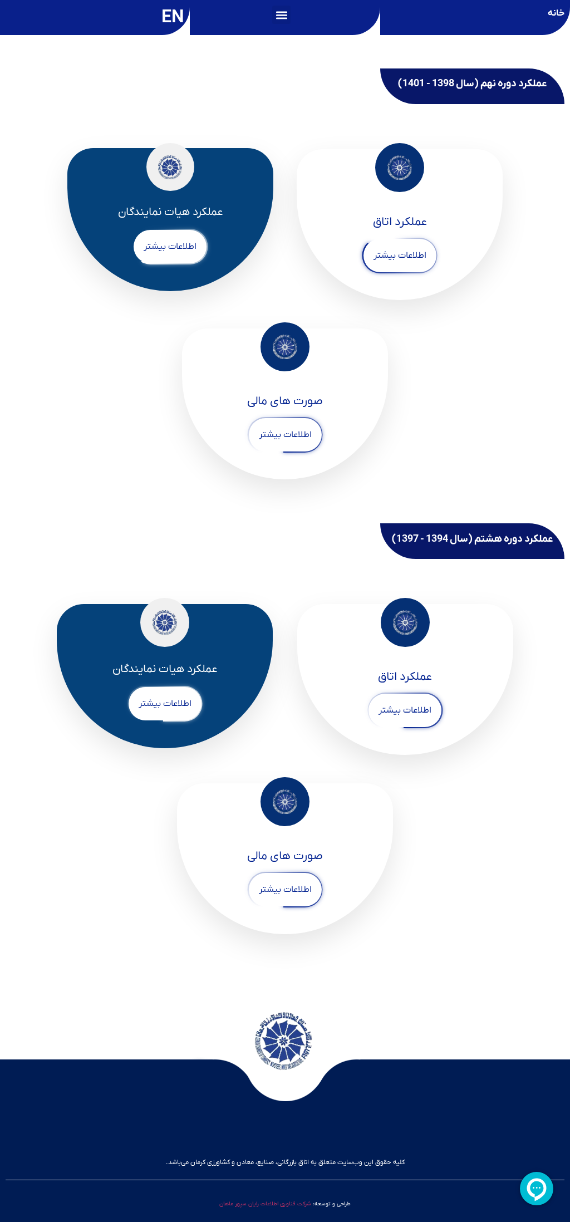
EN (172, 18)
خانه (556, 13)
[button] (281, 15)
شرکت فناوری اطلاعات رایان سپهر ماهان (265, 1204)
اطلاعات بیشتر (400, 255)
